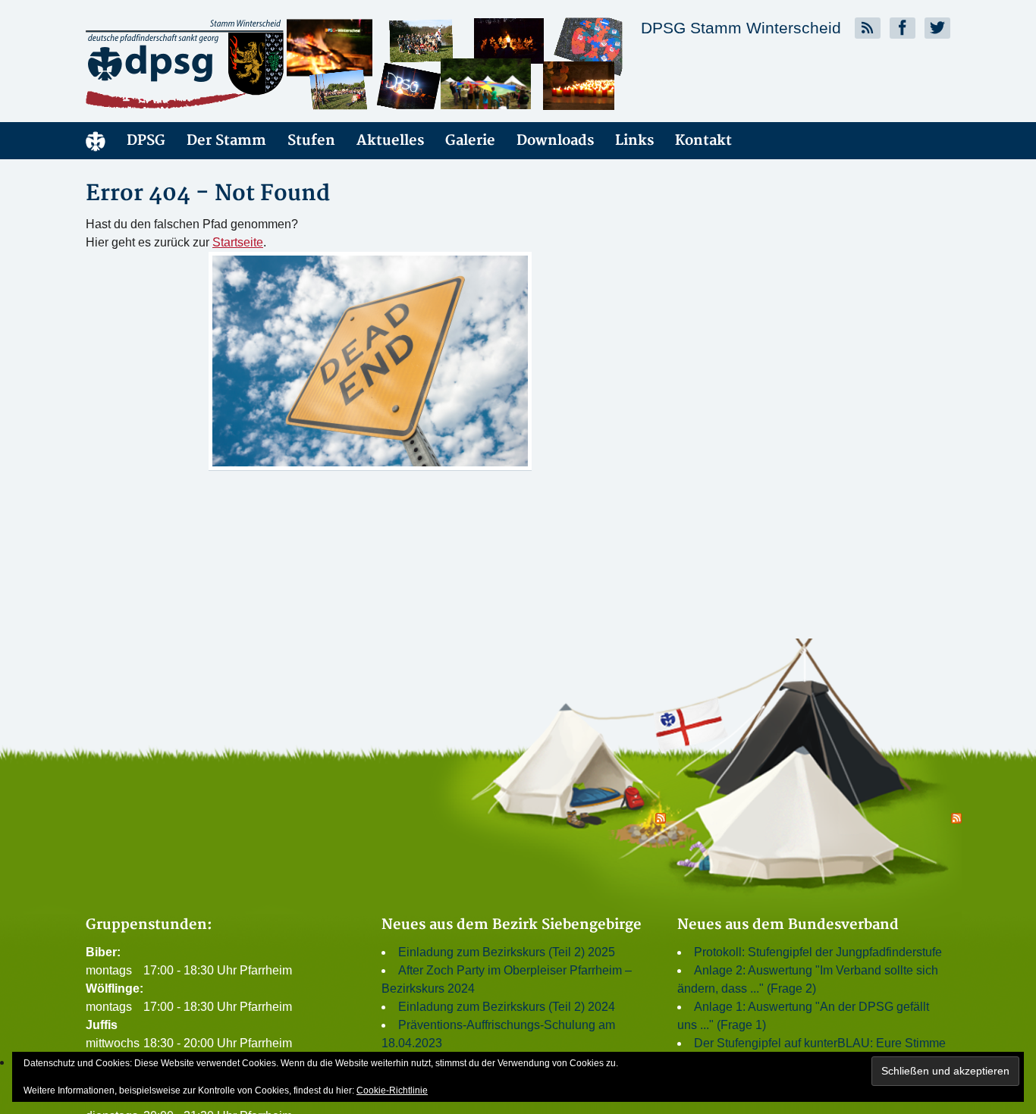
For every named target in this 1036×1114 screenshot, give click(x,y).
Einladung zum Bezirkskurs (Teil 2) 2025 (506, 952)
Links (634, 140)
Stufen (311, 140)
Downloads (555, 140)
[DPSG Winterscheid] (222, 63)
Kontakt (703, 140)
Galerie (470, 140)
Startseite (237, 242)
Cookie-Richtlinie (392, 1090)
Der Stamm (226, 140)
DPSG (146, 140)
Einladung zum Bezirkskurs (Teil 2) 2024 (506, 1006)
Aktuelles (390, 140)
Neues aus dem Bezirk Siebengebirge (511, 925)
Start (95, 140)
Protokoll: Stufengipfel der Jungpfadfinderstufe (818, 952)
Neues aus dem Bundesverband (788, 925)
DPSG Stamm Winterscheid (741, 27)
